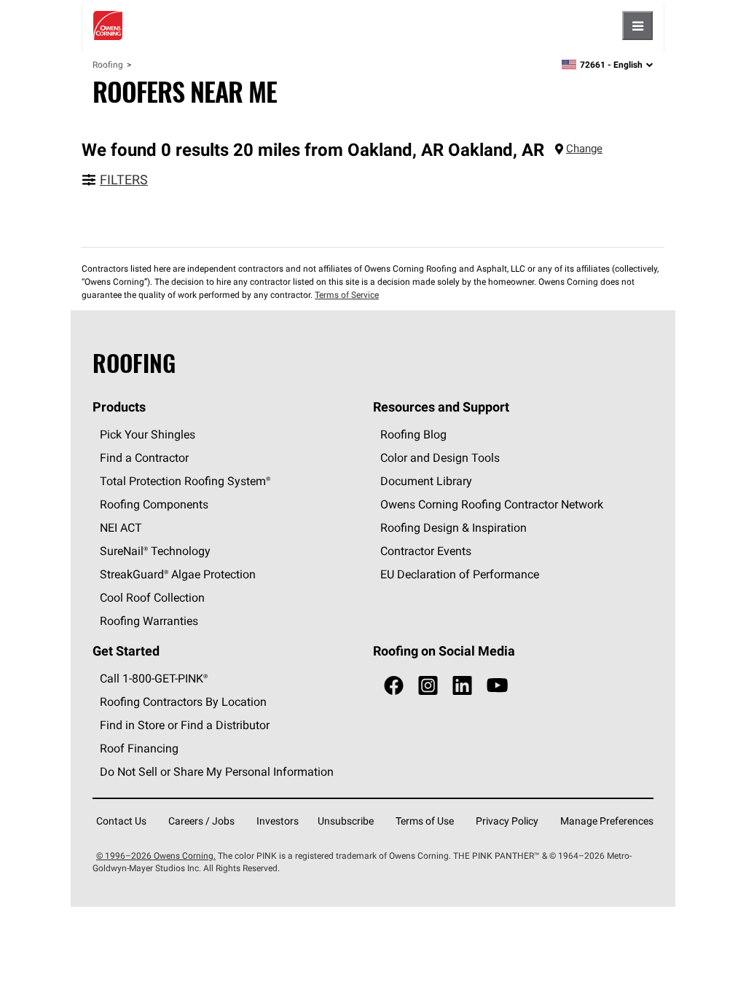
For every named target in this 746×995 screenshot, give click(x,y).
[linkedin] (462, 686)
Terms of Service (347, 294)
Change (584, 148)
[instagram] (428, 686)
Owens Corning (107, 25)
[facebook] (394, 686)
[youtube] (497, 686)
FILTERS (124, 179)
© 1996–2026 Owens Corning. (156, 855)
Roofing (108, 64)
